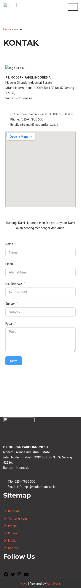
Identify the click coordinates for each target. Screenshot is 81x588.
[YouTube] (26, 576)
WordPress (53, 584)
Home (7, 29)
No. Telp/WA (13, 284)
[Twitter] (12, 576)
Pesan (9, 323)
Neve (24, 584)
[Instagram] (19, 576)
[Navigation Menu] (73, 7)
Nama (9, 244)
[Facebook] (5, 576)
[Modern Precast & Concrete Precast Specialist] (10, 7)
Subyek (10, 304)
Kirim (13, 361)
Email (9, 264)
